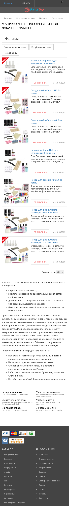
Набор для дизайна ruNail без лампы (46, 181)
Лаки (6, 481)
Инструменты (10, 463)
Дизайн (7, 472)
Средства (8, 476)
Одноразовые (9, 494)
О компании (43, 455)
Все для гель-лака (11, 455)
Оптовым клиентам (46, 459)
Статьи (41, 489)
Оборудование (10, 468)
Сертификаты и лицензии (49, 481)
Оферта (42, 476)
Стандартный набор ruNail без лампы (46, 121)
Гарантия (42, 472)
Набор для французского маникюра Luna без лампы (44, 241)
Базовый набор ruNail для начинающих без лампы (44, 151)
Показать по (48, 272)
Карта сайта (43, 498)
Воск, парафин (9, 489)
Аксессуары (8, 498)
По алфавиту (10, 52)
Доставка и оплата (46, 463)
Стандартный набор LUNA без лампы (46, 92)
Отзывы (42, 485)
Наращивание (10, 459)
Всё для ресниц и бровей (14, 502)
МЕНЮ (26, 3)
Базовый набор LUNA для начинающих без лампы (44, 62)
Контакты (42, 494)
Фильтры (12, 38)
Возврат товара (45, 468)
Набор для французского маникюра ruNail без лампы (45, 211)
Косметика (8, 485)
